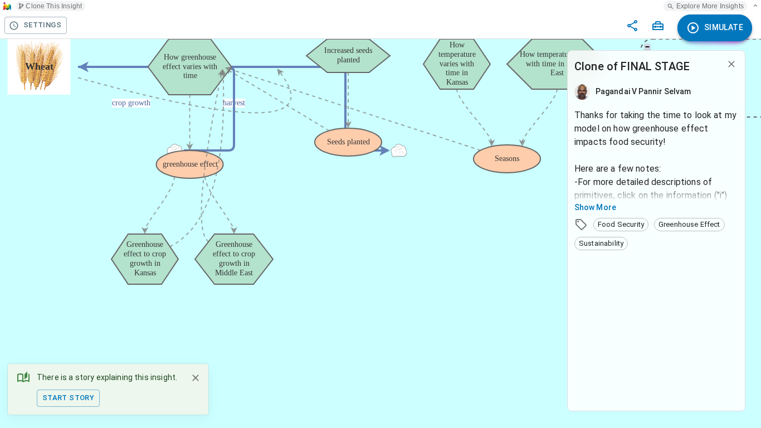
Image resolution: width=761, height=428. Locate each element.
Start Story (68, 397)
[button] (620, 224)
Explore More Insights (710, 6)
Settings (42, 25)
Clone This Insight (54, 6)
